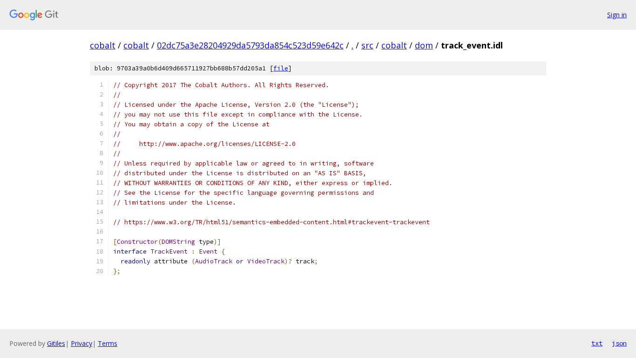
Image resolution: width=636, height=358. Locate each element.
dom (424, 45)
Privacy (81, 343)
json (619, 343)
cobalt (102, 45)
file (280, 68)
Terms (107, 343)
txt (596, 343)
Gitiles (56, 343)
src (367, 45)
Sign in (617, 14)
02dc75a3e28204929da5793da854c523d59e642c (250, 45)
